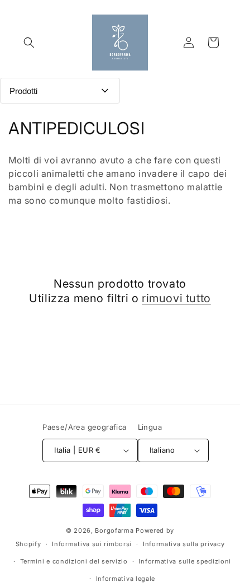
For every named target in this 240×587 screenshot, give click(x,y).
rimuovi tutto (176, 298)
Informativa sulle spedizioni (184, 561)
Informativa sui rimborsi (92, 544)
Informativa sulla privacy (184, 544)
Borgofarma (114, 530)
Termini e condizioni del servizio (74, 561)
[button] (29, 42)
